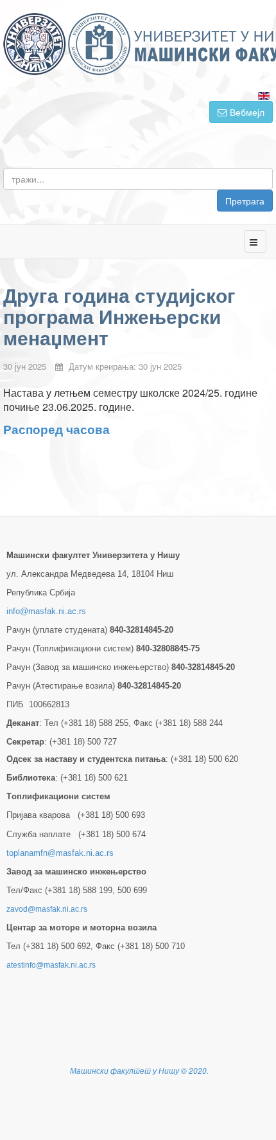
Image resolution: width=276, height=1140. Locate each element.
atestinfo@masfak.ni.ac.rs (51, 965)
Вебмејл (247, 111)
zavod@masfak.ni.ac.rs (46, 909)
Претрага (244, 200)
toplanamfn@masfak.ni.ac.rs (60, 853)
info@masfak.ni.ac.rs (46, 611)
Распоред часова (56, 429)
